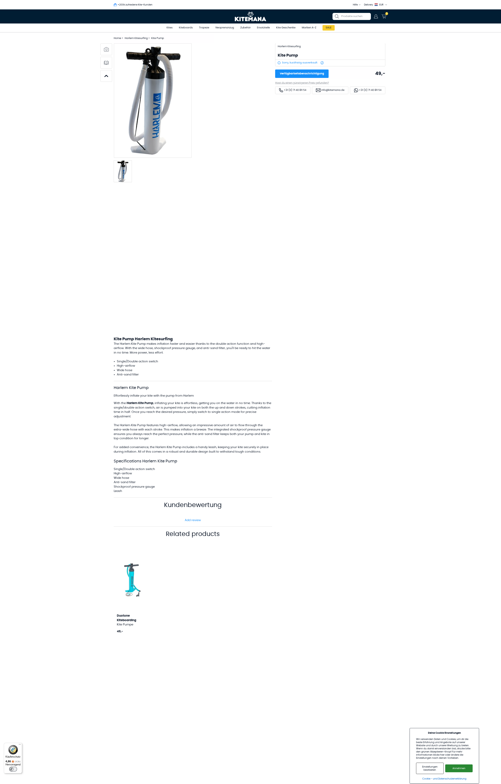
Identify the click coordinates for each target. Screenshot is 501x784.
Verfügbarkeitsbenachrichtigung (302, 73)
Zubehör (245, 27)
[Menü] (19, 745)
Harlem (125, 425)
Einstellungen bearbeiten (430, 768)
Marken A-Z (309, 27)
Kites (170, 27)
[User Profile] (375, 16)
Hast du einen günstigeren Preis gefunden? (302, 83)
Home (117, 38)
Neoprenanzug (224, 27)
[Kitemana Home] (250, 16)
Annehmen (458, 768)
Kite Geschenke (286, 27)
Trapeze (204, 27)
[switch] (13, 769)
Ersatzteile (263, 27)
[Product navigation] (106, 76)
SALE (329, 27)
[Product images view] (106, 49)
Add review (193, 520)
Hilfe (355, 5)
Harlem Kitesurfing (136, 38)
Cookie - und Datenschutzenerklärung (444, 779)
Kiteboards (186, 27)
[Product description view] (106, 63)
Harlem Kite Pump (168, 447)
